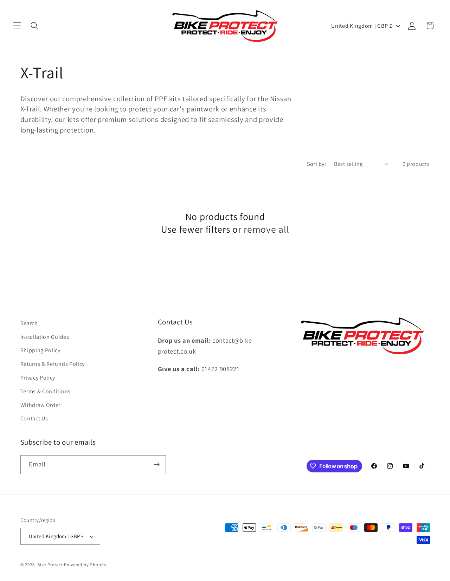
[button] (17, 26)
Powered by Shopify (85, 565)
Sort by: (316, 164)
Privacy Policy (38, 377)
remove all (266, 229)
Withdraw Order (40, 405)
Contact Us (34, 418)
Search (29, 323)
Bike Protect (50, 565)
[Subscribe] (157, 464)
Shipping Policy (40, 350)
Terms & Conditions (45, 391)
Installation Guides (44, 337)
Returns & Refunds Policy (52, 364)
